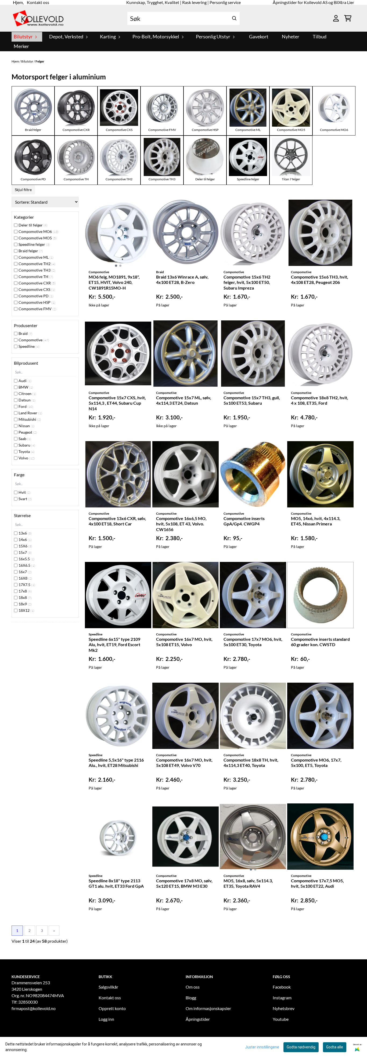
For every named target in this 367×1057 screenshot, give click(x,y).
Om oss (193, 986)
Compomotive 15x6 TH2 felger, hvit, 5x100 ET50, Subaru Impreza (247, 282)
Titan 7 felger (291, 179)
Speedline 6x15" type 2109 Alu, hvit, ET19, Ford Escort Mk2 (114, 645)
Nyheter (290, 36)
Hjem (16, 61)
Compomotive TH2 (119, 179)
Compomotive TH (76, 179)
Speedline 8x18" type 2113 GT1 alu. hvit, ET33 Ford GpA (116, 883)
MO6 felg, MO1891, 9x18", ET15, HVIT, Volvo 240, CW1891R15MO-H (114, 282)
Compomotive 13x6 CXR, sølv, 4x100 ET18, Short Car (117, 521)
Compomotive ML (248, 130)
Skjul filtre (23, 189)
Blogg (191, 997)
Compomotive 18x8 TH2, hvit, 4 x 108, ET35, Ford (319, 400)
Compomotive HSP (205, 130)
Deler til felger (205, 179)
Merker (21, 46)
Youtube (281, 1019)
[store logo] (38, 18)
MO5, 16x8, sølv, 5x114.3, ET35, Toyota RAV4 (248, 883)
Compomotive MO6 (334, 130)
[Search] (234, 18)
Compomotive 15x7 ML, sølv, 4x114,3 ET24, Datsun (183, 400)
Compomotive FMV (162, 130)
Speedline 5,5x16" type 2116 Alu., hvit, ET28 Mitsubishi (116, 762)
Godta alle (334, 1047)
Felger (39, 61)
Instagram (282, 997)
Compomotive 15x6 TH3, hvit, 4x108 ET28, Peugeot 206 (319, 279)
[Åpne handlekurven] (347, 18)
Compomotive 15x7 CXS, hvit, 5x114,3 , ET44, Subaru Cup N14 (117, 403)
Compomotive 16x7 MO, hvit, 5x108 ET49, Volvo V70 (184, 762)
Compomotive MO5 (291, 130)
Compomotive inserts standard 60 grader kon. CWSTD (320, 642)
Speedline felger (248, 179)
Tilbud (319, 36)
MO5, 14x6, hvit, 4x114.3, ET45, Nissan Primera (315, 521)
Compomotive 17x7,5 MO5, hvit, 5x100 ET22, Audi (317, 883)
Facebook (282, 986)
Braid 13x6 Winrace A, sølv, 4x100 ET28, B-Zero (182, 279)
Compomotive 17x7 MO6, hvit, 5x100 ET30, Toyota (253, 642)
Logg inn (106, 1019)
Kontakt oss (110, 997)
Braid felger (33, 130)
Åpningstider (198, 1019)
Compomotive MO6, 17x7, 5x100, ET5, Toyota (316, 762)
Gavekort (258, 36)
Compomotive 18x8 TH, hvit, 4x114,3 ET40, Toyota (251, 762)
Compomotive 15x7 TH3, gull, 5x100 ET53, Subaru (252, 400)
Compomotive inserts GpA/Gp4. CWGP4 (244, 521)
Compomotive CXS (119, 130)
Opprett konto (112, 1008)
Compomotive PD (33, 179)
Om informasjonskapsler (208, 1008)
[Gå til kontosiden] (335, 18)
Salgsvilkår (108, 986)
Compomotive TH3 (162, 179)
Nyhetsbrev (283, 1008)
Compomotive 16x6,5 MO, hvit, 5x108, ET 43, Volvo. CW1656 (181, 524)
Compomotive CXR (76, 130)
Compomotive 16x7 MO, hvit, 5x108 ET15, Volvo (184, 642)
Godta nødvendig (301, 1047)
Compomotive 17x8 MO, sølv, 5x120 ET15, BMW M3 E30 (184, 883)
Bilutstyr (27, 61)
